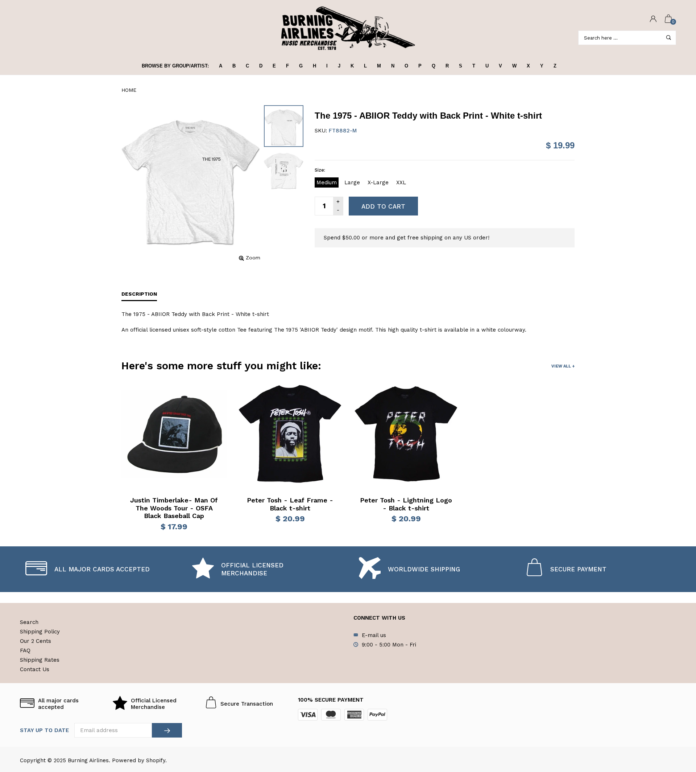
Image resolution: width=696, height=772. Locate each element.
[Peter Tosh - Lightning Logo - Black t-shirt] (406, 433)
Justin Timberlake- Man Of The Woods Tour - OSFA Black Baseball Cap (174, 508)
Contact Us (34, 669)
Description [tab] (139, 294)
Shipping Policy (40, 631)
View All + (563, 366)
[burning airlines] (348, 28)
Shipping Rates (39, 660)
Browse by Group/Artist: (175, 66)
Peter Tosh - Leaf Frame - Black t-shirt (290, 504)
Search (29, 622)
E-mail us (374, 635)
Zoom (253, 257)
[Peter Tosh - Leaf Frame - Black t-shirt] (290, 433)
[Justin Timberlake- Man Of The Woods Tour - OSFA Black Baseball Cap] (174, 434)
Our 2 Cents (35, 641)
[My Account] (653, 19)
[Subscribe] (167, 730)
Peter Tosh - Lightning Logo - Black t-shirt (406, 504)
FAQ (25, 650)
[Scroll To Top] (676, 724)
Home (128, 90)
